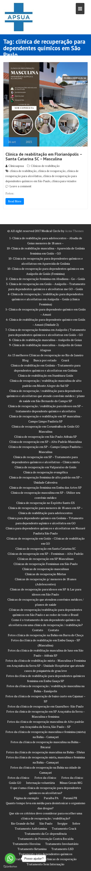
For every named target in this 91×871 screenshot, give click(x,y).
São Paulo (45, 823)
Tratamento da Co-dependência (46, 834)
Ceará (65, 360)
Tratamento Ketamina (32, 849)
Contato (37, 630)
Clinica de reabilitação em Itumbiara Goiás (45, 375)
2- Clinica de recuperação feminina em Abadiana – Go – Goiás (45, 279)
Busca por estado (45, 360)
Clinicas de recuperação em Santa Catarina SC (45, 549)
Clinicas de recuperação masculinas (45, 569)
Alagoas (45, 350)
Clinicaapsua (16, 166)
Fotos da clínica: (19, 778)
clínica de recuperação (52, 171)
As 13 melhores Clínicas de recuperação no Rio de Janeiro (45, 355)
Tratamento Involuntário (62, 844)
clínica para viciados (64, 181)
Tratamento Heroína (26, 844)
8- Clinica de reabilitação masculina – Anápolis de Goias (45, 340)
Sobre (76, 823)
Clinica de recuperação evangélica (45, 472)
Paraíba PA (51, 798)
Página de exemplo (26, 798)
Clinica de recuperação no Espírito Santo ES (45, 503)
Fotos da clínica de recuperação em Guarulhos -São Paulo (46, 706)
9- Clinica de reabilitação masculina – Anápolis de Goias (45, 345)
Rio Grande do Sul (22, 823)
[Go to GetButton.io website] (10, 866)
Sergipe (62, 823)
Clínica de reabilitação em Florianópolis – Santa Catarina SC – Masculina (44, 156)
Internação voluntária (40, 783)
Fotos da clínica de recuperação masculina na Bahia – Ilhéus (45, 752)
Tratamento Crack (64, 828)
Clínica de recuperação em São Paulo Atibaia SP (45, 437)
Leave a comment (20, 186)
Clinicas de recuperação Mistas (45, 574)
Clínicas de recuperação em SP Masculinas (45, 559)
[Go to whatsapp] (10, 858)
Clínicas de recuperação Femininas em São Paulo (46, 564)
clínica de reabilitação (23, 171)
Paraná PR (70, 798)
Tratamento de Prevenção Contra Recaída (45, 839)
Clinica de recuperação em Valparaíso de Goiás (45, 467)
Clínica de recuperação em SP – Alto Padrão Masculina (45, 442)
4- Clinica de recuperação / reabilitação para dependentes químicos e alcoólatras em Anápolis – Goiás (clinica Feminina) (45, 299)
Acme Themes (74, 231)
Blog (25, 360)
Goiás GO (15, 783)
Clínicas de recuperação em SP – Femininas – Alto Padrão (45, 554)
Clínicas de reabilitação (45, 166)
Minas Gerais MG (71, 783)
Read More (14, 201)
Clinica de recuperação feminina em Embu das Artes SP (45, 487)
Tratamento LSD (62, 849)
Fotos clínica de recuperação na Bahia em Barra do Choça (45, 635)
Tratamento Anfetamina (31, 828)
